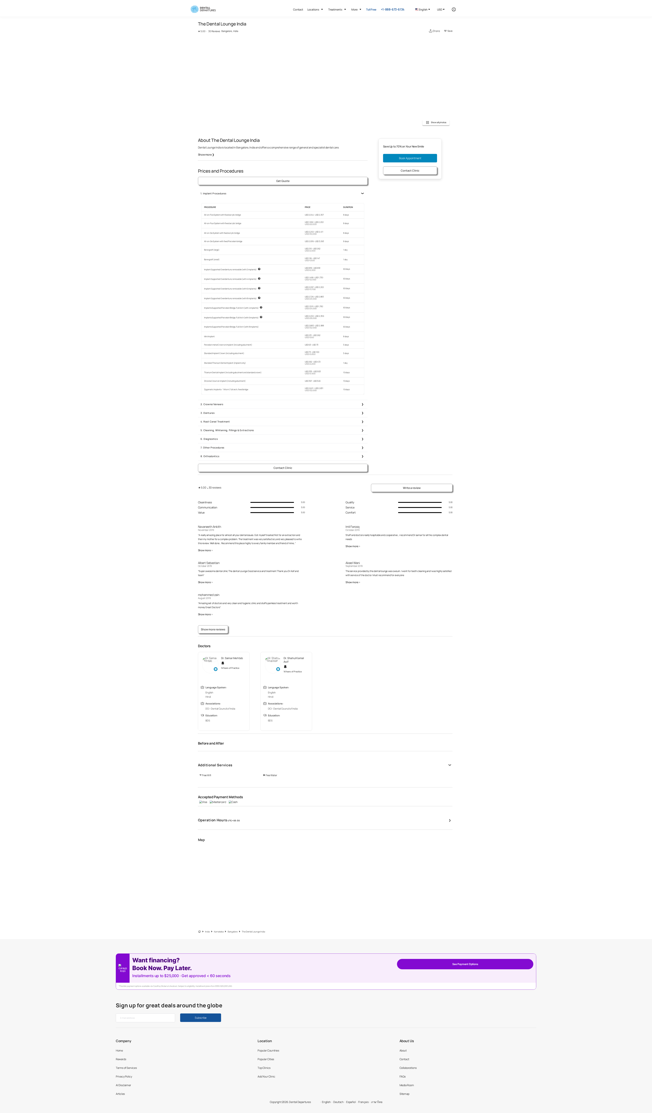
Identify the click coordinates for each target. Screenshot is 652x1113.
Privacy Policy (124, 1076)
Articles (120, 1094)
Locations (313, 9)
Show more (206, 154)
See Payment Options (465, 964)
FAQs (403, 1076)
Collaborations (408, 1068)
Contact (298, 9)
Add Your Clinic (266, 1076)
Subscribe (200, 1018)
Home (119, 1050)
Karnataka (218, 932)
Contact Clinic (283, 468)
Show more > (205, 550)
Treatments (335, 9)
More (354, 9)
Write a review (412, 488)
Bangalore (232, 932)
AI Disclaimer (123, 1085)
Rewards (121, 1059)
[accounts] (455, 9)
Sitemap (404, 1094)
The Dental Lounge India (253, 932)
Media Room (407, 1085)
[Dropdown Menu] (322, 9)
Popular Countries (268, 1050)
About (403, 1050)
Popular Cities (266, 1059)
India (207, 932)
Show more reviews (213, 629)
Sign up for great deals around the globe (169, 1005)
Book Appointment (410, 158)
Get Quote (282, 181)
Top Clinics (264, 1068)
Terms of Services (126, 1068)
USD (439, 9)
